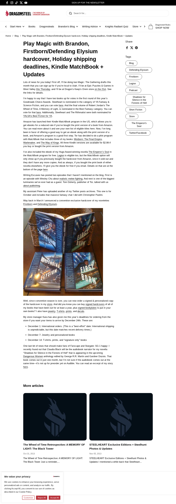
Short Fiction (135, 109)
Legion (132, 83)
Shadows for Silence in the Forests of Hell (139, 100)
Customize (28, 498)
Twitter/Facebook (138, 132)
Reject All (42, 498)
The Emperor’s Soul (99, 152)
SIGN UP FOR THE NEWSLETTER (88, 3)
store (49, 304)
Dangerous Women (33, 356)
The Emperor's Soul (139, 124)
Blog (17, 36)
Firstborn (133, 76)
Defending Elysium (138, 70)
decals (80, 311)
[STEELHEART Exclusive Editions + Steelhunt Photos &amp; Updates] (121, 417)
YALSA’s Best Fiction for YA (37, 116)
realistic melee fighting (70, 178)
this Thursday (43, 89)
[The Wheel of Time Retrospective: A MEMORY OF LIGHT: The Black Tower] (55, 417)
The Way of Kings (50, 142)
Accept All (54, 498)
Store (132, 116)
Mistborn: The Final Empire (88, 139)
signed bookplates (87, 308)
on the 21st (100, 89)
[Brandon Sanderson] (28, 13)
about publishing (31, 185)
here (61, 105)
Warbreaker (29, 142)
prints (69, 311)
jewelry (51, 311)
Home (8, 36)
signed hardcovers (95, 304)
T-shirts (60, 311)
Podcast (133, 90)
